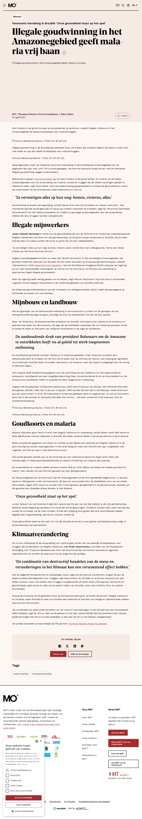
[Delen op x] (67, 646)
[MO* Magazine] (12, 5)
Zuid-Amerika (20, 673)
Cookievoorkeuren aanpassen (94, 801)
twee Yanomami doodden (48, 265)
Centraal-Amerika (41, 673)
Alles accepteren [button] (23, 798)
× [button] (41, 741)
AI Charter (69, 801)
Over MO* (87, 717)
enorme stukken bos (45, 179)
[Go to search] (123, 5)
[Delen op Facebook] (59, 646)
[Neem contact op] (117, 5)
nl (133, 5)
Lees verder (22, 764)
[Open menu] (4, 5)
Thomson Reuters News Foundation (87, 623)
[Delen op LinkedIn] (74, 646)
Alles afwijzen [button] (23, 805)
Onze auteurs (89, 738)
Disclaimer (55, 801)
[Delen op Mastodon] (82, 646)
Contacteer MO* (90, 731)
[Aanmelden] (128, 5)
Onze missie (88, 724)
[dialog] (23, 777)
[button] (24, 811)
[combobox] (36, 741)
